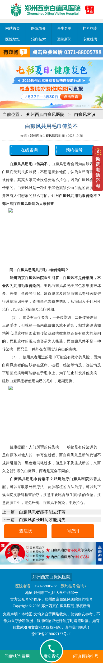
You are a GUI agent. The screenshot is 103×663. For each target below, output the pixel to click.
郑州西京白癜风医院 (45, 114)
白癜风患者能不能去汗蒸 (42, 512)
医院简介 (38, 28)
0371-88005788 (45, 586)
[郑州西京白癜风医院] (51, 20)
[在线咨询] (51, 563)
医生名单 (64, 28)
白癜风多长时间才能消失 (42, 519)
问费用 (73, 531)
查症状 (25, 531)
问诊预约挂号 (86, 656)
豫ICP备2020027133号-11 (51, 634)
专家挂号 (90, 39)
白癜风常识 (84, 114)
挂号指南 (90, 28)
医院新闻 (64, 39)
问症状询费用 (17, 656)
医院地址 (12, 39)
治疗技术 (38, 39)
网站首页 (12, 28)
